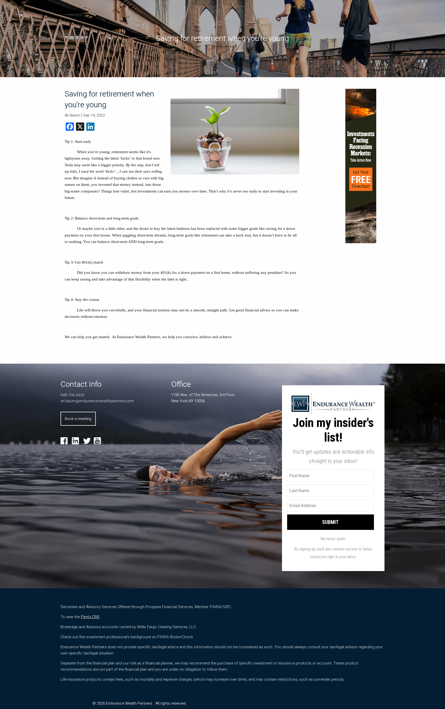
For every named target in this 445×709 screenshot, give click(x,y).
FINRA (215, 607)
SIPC (227, 607)
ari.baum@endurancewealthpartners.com (97, 401)
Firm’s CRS (90, 617)
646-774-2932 (72, 394)
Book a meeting (78, 419)
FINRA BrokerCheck (175, 637)
